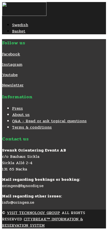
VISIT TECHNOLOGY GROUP (33, 213)
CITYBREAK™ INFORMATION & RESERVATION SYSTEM (42, 222)
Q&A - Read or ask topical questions (49, 121)
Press (17, 108)
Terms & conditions (32, 127)
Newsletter (13, 85)
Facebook (11, 54)
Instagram (12, 64)
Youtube (10, 75)
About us (21, 114)
